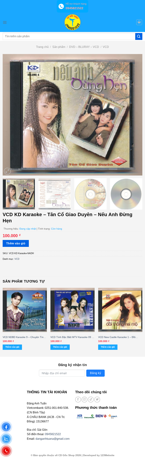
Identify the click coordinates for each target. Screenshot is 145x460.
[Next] (135, 115)
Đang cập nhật (27, 228)
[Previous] (10, 115)
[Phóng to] (7, 171)
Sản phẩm (58, 46)
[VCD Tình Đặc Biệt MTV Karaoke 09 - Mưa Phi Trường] (72, 310)
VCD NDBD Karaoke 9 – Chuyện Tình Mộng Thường (24, 337)
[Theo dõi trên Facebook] (78, 399)
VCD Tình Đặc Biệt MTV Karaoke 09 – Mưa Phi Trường (71, 337)
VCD (106, 46)
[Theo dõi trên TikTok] (91, 399)
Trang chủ (42, 46)
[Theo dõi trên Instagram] (84, 399)
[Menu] (5, 22)
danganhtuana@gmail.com (52, 438)
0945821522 (53, 434)
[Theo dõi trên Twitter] (97, 399)
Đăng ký (95, 373)
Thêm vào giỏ (15, 243)
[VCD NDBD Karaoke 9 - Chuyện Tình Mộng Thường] (25, 310)
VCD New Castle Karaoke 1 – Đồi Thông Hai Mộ (116, 337)
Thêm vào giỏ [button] (12, 347)
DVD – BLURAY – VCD (84, 46)
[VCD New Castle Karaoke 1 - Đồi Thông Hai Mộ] (120, 310)
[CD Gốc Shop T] (72, 22)
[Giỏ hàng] (139, 22)
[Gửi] (138, 36)
